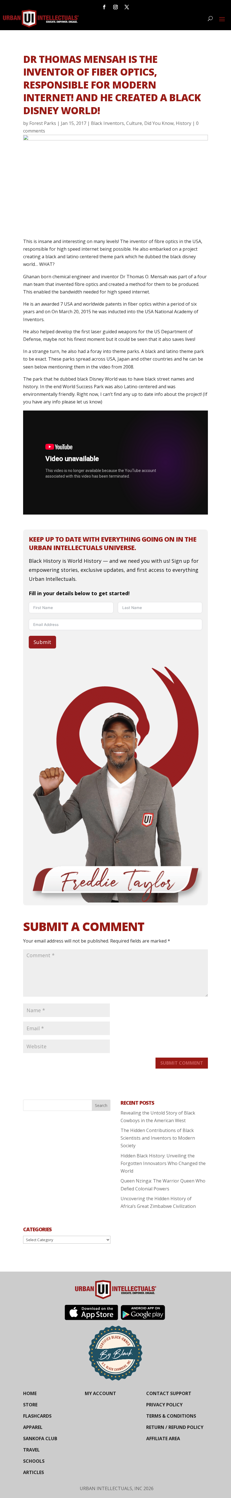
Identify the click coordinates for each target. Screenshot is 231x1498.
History (183, 123)
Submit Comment (181, 1063)
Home (30, 1393)
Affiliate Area (163, 1438)
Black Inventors (107, 123)
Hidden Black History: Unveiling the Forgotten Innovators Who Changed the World (163, 1163)
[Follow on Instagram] (115, 7)
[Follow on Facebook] (104, 7)
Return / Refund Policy (174, 1427)
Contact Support (168, 1393)
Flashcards (37, 1416)
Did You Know (159, 123)
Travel (31, 1450)
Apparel (33, 1427)
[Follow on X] (126, 7)
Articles (33, 1472)
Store (30, 1405)
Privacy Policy (164, 1405)
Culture (134, 123)
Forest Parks (42, 123)
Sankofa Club (40, 1438)
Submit (42, 642)
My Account (100, 1393)
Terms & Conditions (171, 1416)
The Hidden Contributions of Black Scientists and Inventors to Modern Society (158, 1138)
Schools (34, 1461)
